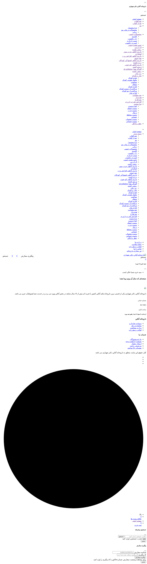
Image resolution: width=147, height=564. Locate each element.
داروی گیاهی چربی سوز (132, 52)
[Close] (145, 11)
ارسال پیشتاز (136, 344)
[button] (143, 15)
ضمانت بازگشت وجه (133, 341)
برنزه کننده (137, 63)
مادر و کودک (136, 76)
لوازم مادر (133, 93)
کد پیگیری (142, 555)
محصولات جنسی (135, 34)
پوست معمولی (131, 119)
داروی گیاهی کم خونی (133, 65)
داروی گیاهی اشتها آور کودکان (130, 60)
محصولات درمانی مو (129, 30)
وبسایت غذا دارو (135, 323)
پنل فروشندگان (135, 339)
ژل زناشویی (132, 39)
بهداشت (134, 82)
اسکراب (138, 54)
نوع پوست (137, 104)
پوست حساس (131, 121)
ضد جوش (137, 58)
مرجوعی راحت (135, 346)
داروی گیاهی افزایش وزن (131, 56)
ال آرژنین (137, 47)
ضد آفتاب (137, 21)
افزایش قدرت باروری (133, 102)
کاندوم (134, 36)
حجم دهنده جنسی (134, 45)
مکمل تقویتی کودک (129, 80)
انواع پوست (132, 106)
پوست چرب (132, 111)
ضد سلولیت (137, 95)
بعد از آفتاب (137, 23)
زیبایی (134, 32)
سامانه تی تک (136, 326)
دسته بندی (137, 134)
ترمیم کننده (137, 67)
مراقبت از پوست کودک (128, 89)
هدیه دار (138, 97)
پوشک (134, 84)
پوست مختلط (132, 115)
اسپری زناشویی (131, 43)
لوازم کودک (132, 87)
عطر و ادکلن (136, 124)
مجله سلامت (136, 244)
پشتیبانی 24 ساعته (134, 348)
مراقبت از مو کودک (129, 91)
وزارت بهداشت (135, 328)
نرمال (134, 113)
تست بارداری (132, 41)
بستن (143, 541)
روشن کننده (136, 50)
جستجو (121, 536)
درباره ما (138, 242)
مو (140, 26)
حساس (134, 117)
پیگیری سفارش (140, 557)
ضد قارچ (138, 100)
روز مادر (138, 73)
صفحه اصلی (136, 19)
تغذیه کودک (132, 78)
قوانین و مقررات (135, 247)
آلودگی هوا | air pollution (132, 69)
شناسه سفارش (140, 552)
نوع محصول (132, 28)
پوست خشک (132, 108)
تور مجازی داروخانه (134, 251)
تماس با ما (137, 249)
